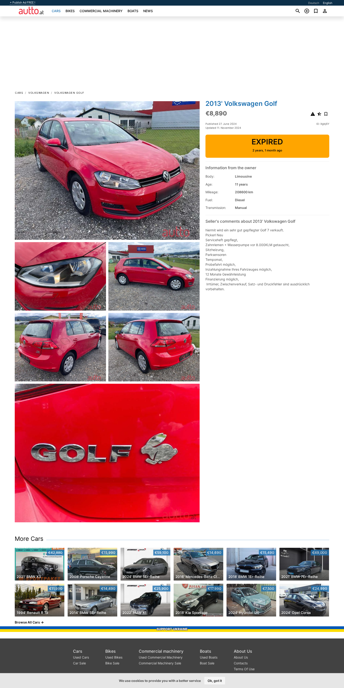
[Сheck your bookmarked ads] (315, 11)
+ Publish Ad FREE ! (22, 2)
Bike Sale (112, 663)
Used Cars (81, 657)
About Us (243, 651)
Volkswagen (38, 92)
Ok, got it (215, 681)
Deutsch (313, 3)
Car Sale (79, 663)
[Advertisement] (172, 55)
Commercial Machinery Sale (160, 663)
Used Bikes (113, 657)
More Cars (29, 538)
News (148, 11)
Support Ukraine (172, 629)
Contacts (241, 663)
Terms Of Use (244, 669)
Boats (133, 11)
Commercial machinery (101, 11)
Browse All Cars (27, 622)
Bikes (70, 11)
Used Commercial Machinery (161, 657)
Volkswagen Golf (69, 92)
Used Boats (208, 657)
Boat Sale (207, 663)
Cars (56, 11)
